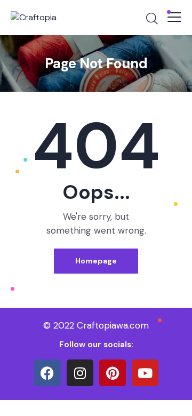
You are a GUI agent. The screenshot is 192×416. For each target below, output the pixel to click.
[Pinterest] (112, 372)
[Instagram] (80, 372)
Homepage (96, 261)
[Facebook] (47, 372)
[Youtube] (145, 372)
